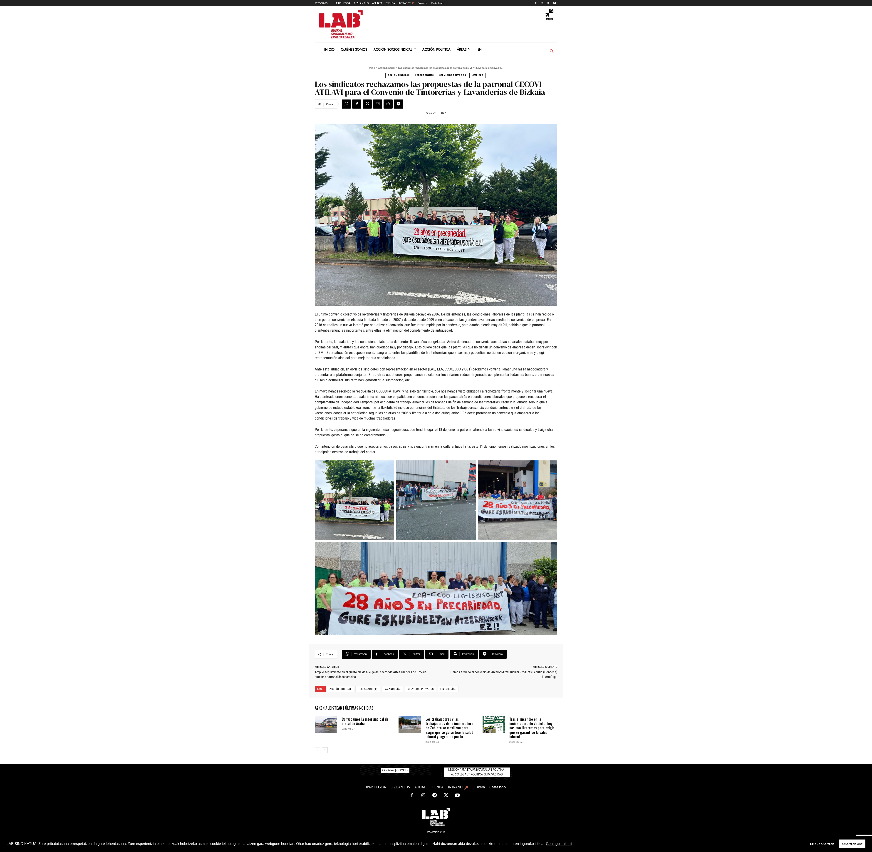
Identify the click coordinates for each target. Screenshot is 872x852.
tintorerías (448, 689)
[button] (551, 51)
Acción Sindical (386, 68)
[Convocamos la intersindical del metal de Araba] (326, 724)
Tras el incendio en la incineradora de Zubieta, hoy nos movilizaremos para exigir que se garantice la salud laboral (531, 727)
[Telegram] (398, 104)
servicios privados (421, 689)
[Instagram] (542, 3)
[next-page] (325, 750)
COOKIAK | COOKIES (395, 770)
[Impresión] (388, 104)
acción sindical (340, 689)
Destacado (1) (367, 689)
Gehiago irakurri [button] (559, 844)
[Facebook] (535, 3)
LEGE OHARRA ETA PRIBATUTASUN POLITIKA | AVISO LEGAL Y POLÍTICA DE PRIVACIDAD (476, 772)
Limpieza (477, 75)
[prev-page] (317, 750)
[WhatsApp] (346, 104)
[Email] (377, 104)
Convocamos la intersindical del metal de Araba (365, 721)
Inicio (372, 68)
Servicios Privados (452, 75)
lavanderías (392, 689)
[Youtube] (554, 3)
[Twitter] (548, 3)
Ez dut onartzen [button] (822, 844)
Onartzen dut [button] (852, 844)
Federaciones (424, 75)
